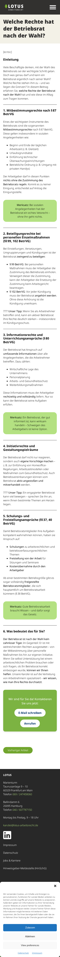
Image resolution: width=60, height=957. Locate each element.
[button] (55, 885)
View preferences (30, 945)
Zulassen (30, 927)
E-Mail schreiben (30, 713)
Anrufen (30, 723)
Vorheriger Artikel (18, 750)
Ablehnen (30, 936)
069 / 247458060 (22, 794)
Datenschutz (23, 953)
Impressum (37, 953)
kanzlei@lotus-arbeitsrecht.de (20, 825)
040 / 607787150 (22, 810)
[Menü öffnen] (53, 7)
